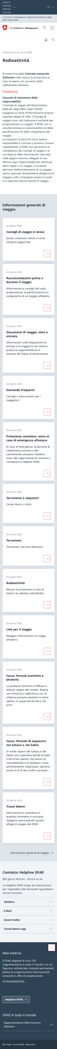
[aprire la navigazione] (52, 28)
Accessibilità (18, 1044)
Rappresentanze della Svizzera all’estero (22, 1024)
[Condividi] (52, 39)
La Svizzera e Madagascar (24, 27)
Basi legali (7, 1044)
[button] (51, 947)
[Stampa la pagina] (45, 39)
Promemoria (10, 91)
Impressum (30, 1044)
